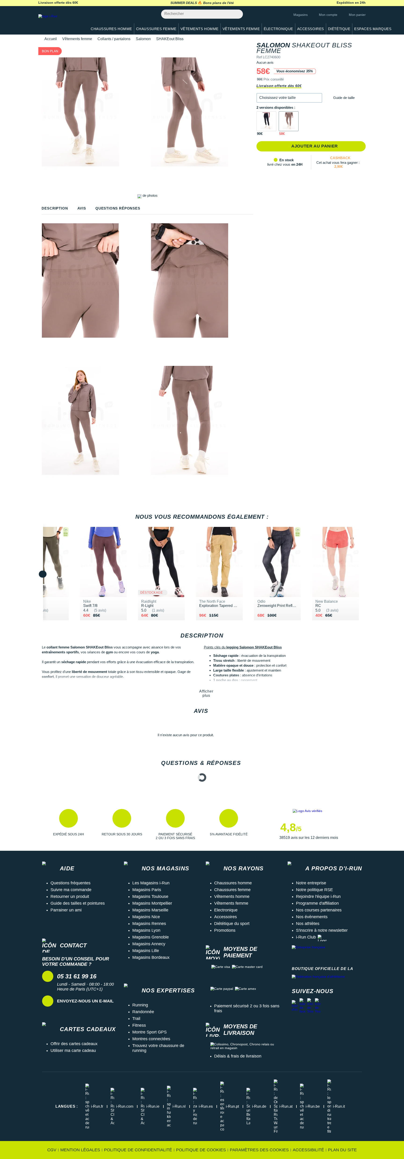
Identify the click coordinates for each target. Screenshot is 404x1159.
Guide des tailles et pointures (77, 903)
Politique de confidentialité (138, 1150)
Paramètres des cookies (259, 1150)
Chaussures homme (233, 883)
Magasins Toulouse (150, 896)
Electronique (226, 910)
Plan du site (342, 1150)
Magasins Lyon (146, 930)
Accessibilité (308, 1150)
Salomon (143, 39)
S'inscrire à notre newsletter (322, 930)
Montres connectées (151, 1038)
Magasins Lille (145, 950)
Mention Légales (80, 1150)
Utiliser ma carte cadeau (73, 1050)
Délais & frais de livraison (237, 1056)
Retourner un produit (69, 896)
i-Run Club (306, 937)
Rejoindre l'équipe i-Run (318, 896)
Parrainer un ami (66, 910)
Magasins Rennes (149, 923)
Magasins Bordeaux (151, 957)
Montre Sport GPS (149, 1032)
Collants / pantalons (113, 39)
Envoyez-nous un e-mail (85, 1001)
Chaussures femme (232, 889)
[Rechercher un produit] (237, 14)
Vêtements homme (231, 896)
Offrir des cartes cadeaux (73, 1043)
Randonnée (143, 1011)
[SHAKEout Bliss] (266, 121)
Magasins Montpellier (152, 903)
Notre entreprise (311, 883)
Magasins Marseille (150, 910)
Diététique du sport (231, 923)
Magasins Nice (146, 916)
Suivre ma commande (70, 889)
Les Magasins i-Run (151, 883)
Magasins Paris (146, 889)
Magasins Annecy (148, 944)
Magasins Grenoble (150, 937)
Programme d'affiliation (317, 903)
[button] (289, 98)
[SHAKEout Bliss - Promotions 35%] (289, 121)
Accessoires (225, 916)
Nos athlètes (307, 923)
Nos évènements (312, 916)
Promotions (224, 930)
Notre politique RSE (314, 889)
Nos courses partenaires (319, 910)
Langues (66, 1106)
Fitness (139, 1025)
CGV (51, 1150)
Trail (136, 1018)
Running (140, 1005)
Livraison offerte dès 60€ (278, 86)
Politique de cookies (201, 1150)
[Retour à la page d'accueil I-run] (60, 22)
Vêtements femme (77, 39)
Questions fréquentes (70, 883)
